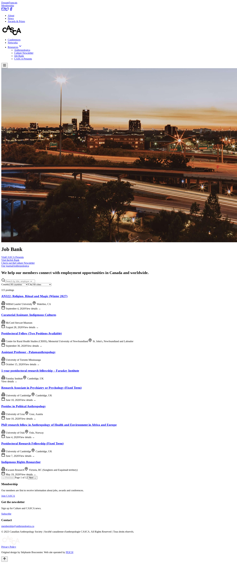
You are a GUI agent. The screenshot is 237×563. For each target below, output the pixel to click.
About (11, 15)
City (30, 284)
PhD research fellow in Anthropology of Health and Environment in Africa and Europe (59, 424)
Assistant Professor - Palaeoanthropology (28, 352)
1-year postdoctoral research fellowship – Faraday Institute (40, 370)
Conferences (14, 39)
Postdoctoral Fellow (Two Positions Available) (31, 333)
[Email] (3, 10)
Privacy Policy (8, 546)
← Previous (8, 477)
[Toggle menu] (4, 65)
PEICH (69, 552)
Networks (13, 42)
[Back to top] (4, 559)
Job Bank (19, 55)
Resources (13, 47)
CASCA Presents (23, 58)
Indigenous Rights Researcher (21, 462)
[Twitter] (7, 10)
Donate (5, 2)
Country (5, 284)
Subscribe (6, 513)
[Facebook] (11, 10)
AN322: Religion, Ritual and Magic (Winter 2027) (34, 296)
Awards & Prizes (16, 21)
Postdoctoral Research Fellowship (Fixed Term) (32, 443)
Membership (7, 5)
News (11, 18)
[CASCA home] (11, 34)
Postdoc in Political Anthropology (23, 406)
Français (13, 2)
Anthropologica (22, 50)
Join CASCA (8, 495)
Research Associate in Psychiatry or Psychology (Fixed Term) (41, 387)
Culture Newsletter (23, 53)
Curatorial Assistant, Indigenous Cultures (28, 315)
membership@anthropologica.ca (17, 526)
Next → (32, 477)
